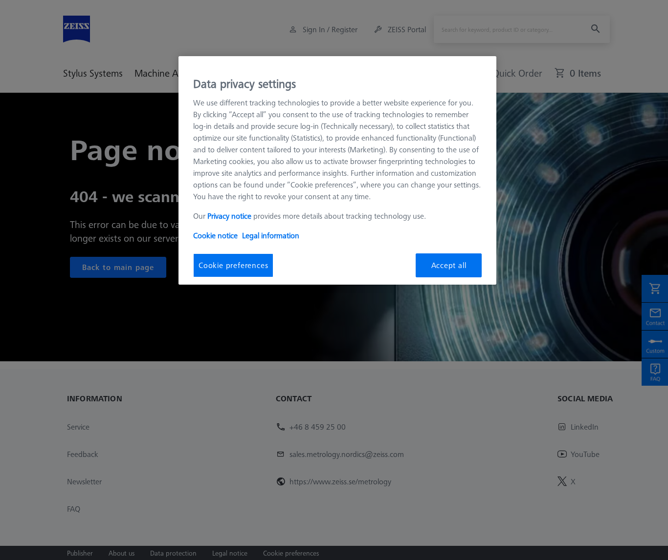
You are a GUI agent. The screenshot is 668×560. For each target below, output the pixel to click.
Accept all (449, 265)
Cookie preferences (233, 265)
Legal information (270, 235)
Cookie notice (215, 235)
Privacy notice (229, 215)
